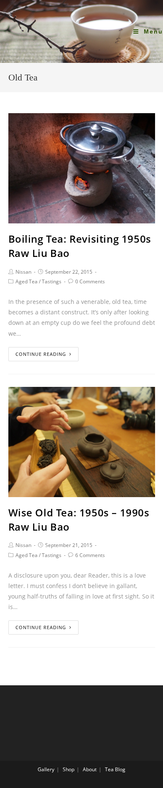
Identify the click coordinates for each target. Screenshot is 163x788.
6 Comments (90, 555)
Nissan (23, 271)
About (90, 769)
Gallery (46, 769)
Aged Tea (26, 281)
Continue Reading (40, 354)
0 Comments (90, 281)
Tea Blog (115, 769)
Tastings (51, 281)
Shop (68, 769)
